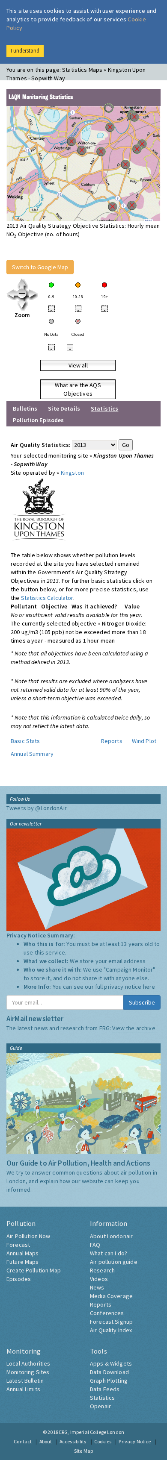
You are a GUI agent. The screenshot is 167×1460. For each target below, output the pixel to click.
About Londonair (111, 1236)
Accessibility (73, 1441)
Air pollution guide (113, 1262)
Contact (23, 1441)
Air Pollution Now (28, 1236)
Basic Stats (25, 741)
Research (102, 1270)
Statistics (102, 1397)
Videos (99, 1279)
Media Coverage (111, 1296)
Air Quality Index (111, 1330)
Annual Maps (22, 1253)
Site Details (64, 408)
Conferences (107, 1313)
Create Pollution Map (33, 1270)
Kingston (72, 472)
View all (78, 365)
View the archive (133, 1028)
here (149, 986)
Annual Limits (23, 1389)
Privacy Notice (135, 1441)
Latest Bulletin (25, 1380)
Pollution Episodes (38, 420)
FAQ (95, 1244)
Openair (100, 1406)
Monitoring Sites (27, 1372)
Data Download (109, 1372)
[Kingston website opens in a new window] (39, 509)
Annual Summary (32, 754)
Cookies (102, 1441)
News (97, 1287)
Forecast (18, 1244)
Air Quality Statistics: (41, 445)
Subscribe (142, 1002)
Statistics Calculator (47, 598)
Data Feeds (104, 1389)
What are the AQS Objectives (78, 389)
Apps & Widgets (111, 1363)
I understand (25, 50)
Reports (111, 741)
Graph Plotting (109, 1380)
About (45, 1441)
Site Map (83, 1451)
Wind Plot (144, 741)
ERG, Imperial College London (91, 1432)
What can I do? (108, 1253)
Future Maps (22, 1262)
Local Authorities (28, 1363)
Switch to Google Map (40, 267)
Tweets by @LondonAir (36, 808)
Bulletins (25, 408)
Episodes (18, 1279)
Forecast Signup (111, 1321)
